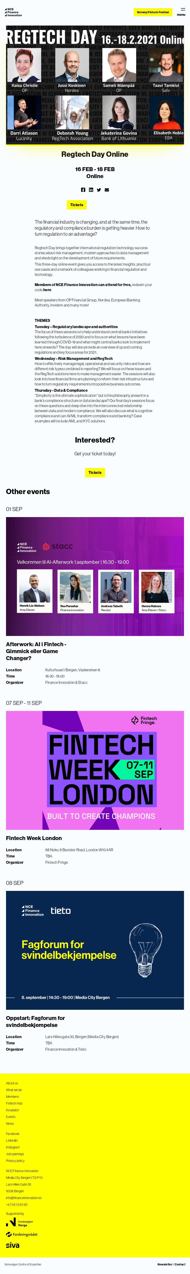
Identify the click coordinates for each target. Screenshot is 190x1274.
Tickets (76, 204)
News (10, 1123)
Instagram (13, 1147)
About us (12, 1083)
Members (12, 1097)
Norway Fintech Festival (153, 12)
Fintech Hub (14, 1103)
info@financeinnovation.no (24, 1198)
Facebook (13, 1134)
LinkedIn (12, 1140)
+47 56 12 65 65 (16, 1204)
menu (181, 14)
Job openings (15, 1154)
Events (10, 1117)
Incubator (12, 1110)
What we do (14, 1090)
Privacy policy (15, 1161)
